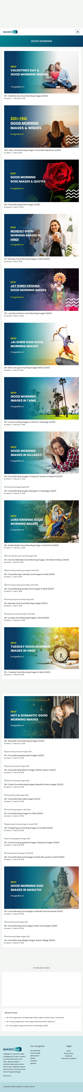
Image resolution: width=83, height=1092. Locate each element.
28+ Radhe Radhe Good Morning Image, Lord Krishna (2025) (31, 545)
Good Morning (35, 1051)
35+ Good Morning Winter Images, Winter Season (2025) (30, 770)
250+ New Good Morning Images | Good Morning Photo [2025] (32, 150)
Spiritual (33, 1063)
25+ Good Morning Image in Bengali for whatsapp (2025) (30, 491)
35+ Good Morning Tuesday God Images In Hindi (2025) (29, 574)
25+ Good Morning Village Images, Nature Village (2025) (29, 940)
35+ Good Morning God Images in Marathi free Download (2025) (33, 911)
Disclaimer (68, 1056)
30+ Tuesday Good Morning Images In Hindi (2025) (27, 672)
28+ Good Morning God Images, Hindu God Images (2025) (30, 926)
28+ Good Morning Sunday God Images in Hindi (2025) (29, 589)
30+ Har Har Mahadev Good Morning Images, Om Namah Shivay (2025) (36, 560)
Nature (32, 1058)
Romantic (33, 1061)
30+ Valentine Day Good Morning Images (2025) (26, 96)
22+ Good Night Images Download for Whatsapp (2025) (27, 1026)
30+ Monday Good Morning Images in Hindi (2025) (27, 259)
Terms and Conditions (68, 1058)
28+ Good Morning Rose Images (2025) (22, 204)
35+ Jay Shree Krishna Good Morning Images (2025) (28, 313)
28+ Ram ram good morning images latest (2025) (27, 367)
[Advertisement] (41, 14)
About (69, 1051)
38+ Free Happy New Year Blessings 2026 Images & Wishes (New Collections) (35, 1017)
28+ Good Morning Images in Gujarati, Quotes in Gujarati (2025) (33, 476)
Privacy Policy (68, 1053)
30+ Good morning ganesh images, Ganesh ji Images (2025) (31, 842)
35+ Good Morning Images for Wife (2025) (23, 813)
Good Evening (35, 1053)
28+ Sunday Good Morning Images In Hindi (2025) (26, 618)
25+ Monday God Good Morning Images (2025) (26, 603)
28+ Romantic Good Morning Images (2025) (24, 741)
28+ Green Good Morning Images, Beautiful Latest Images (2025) (33, 784)
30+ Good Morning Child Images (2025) (22, 799)
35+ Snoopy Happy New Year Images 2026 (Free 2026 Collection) (30, 1022)
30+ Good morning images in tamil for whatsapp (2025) (29, 422)
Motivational (34, 1056)
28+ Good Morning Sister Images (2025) (22, 965)
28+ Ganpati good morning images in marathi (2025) (28, 828)
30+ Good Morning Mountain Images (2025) (24, 755)
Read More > (7, 1076)
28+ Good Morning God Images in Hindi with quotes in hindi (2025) (34, 857)
